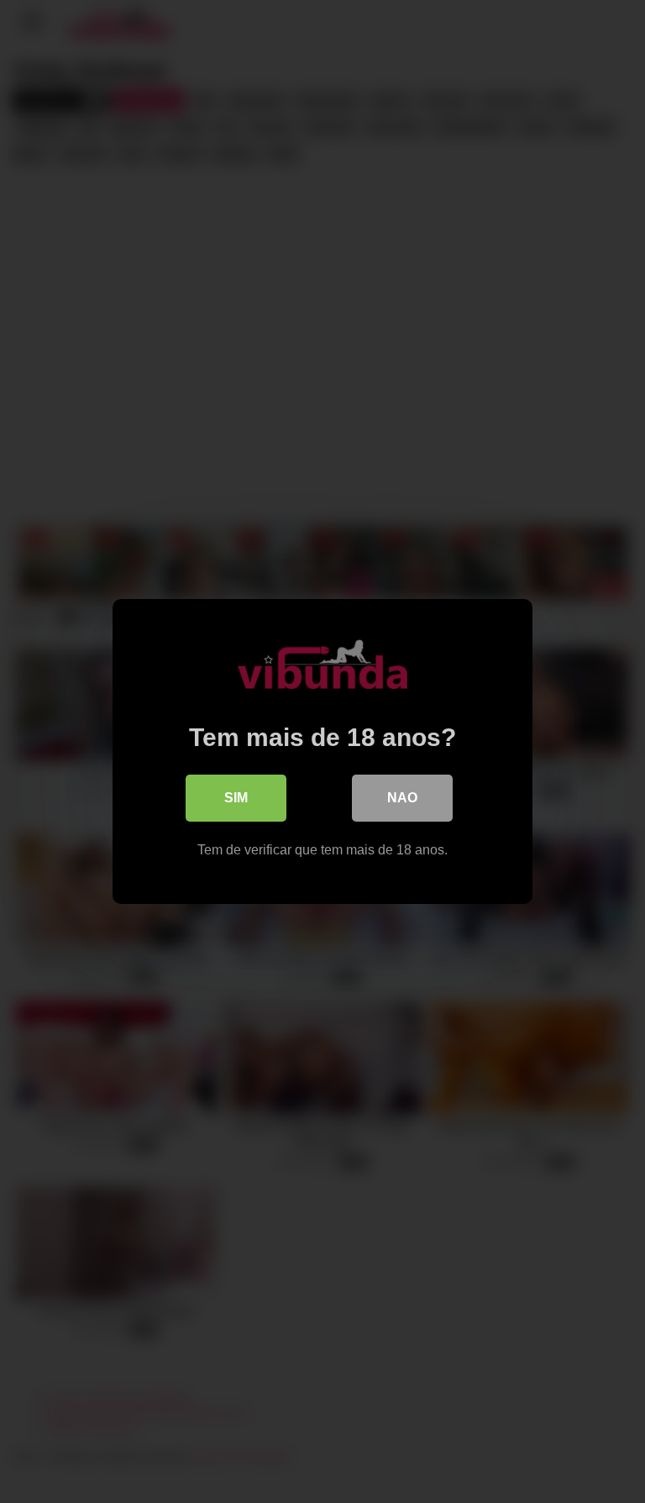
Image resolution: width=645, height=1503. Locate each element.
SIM (236, 798)
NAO (402, 798)
